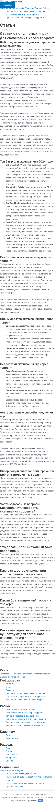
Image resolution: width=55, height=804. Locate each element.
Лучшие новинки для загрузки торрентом (25, 17)
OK (40, 800)
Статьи (3, 29)
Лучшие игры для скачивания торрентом (25, 11)
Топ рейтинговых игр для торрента (22, 14)
